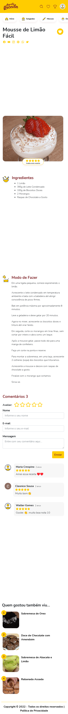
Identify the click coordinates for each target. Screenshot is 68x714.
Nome (6, 410)
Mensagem (9, 436)
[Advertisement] (34, 78)
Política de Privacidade (34, 711)
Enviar (58, 455)
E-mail (6, 423)
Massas (50, 18)
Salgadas (30, 18)
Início (11, 18)
